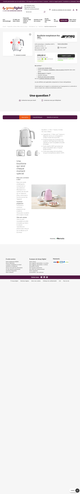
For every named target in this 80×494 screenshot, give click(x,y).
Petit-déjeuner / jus (33, 26)
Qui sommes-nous (29, 5)
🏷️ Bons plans (64, 20)
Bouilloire (41, 26)
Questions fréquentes (11, 270)
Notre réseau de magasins (72, 20)
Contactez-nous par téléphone (52, 100)
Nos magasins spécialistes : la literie (38, 264)
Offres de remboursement (31, 9)
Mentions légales (24, 281)
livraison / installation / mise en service (54, 70)
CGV (60, 281)
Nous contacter (10, 272)
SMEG (39, 37)
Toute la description (63, 44)
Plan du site (66, 281)
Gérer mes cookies (36, 281)
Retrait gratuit (41, 73)
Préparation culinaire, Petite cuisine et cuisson (17, 26)
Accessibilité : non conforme (36, 272)
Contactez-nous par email (28, 100)
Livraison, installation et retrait (13, 264)
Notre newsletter (33, 270)
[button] (39, 153)
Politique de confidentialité (50, 281)
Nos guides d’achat (34, 266)
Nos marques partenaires (35, 267)
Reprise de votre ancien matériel (46, 77)
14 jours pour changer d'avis (45, 68)
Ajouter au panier (66, 56)
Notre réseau (32, 261)
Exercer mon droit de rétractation (14, 267)
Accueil (4, 26)
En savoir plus (40, 60)
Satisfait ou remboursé (11, 266)
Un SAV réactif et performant (13, 269)
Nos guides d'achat (29, 7)
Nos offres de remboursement (36, 269)
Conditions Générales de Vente (47, 78)
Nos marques (56, 20)
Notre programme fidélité (12, 261)
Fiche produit (63, 47)
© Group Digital (14, 281)
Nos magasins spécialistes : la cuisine (38, 263)
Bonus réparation (10, 263)
